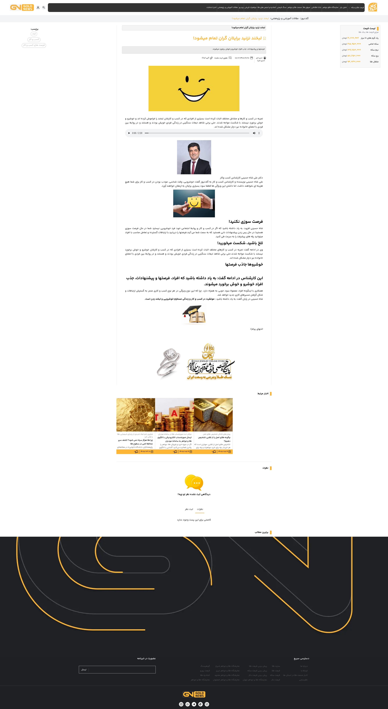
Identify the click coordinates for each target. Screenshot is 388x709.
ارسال (83, 669)
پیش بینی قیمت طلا (258, 666)
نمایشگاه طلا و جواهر (200, 680)
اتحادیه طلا (205, 675)
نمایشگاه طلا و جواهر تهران (255, 680)
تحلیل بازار (343, 7)
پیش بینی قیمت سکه (257, 670)
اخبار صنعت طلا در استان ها (295, 675)
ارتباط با (304, 670)
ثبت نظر (189, 509)
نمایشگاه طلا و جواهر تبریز (228, 670)
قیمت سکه (275, 675)
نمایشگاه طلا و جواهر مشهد (227, 675)
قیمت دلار (275, 680)
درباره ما (304, 666)
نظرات (200, 509)
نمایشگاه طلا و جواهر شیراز (227, 666)
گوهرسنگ (205, 666)
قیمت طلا (276, 670)
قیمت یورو (205, 670)
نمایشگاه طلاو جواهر (330, 7)
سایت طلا (276, 666)
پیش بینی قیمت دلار (258, 675)
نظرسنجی (303, 680)
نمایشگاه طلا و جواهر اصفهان (226, 680)
